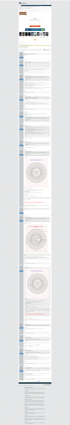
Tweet (21, 100)
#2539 (49, 94)
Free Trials (25, 193)
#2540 (49, 111)
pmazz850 (21, 54)
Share (21, 57)
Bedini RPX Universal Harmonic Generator (29, 6)
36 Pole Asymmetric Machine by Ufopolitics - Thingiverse (28, 329)
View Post (30, 96)
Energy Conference (32, 5)
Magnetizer (41, 5)
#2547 (49, 322)
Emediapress (29, 5)
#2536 (49, 52)
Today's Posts (20, 6)
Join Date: (20, 98)
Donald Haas (21, 113)
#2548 (49, 335)
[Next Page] (48, 49)
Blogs (21, 5)
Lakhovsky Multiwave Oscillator (35, 6)
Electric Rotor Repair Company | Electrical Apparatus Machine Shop (29, 114)
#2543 (49, 149)
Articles (24, 5)
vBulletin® (48, 384)
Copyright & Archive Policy (33, 385)
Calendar (25, 6)
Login (50, 0)
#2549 (49, 348)
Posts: (20, 56)
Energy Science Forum (37, 5)
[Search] (50, 3)
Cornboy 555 (21, 337)
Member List (23, 6)
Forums (19, 5)
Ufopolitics (21, 76)
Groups (26, 5)
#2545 (49, 215)
